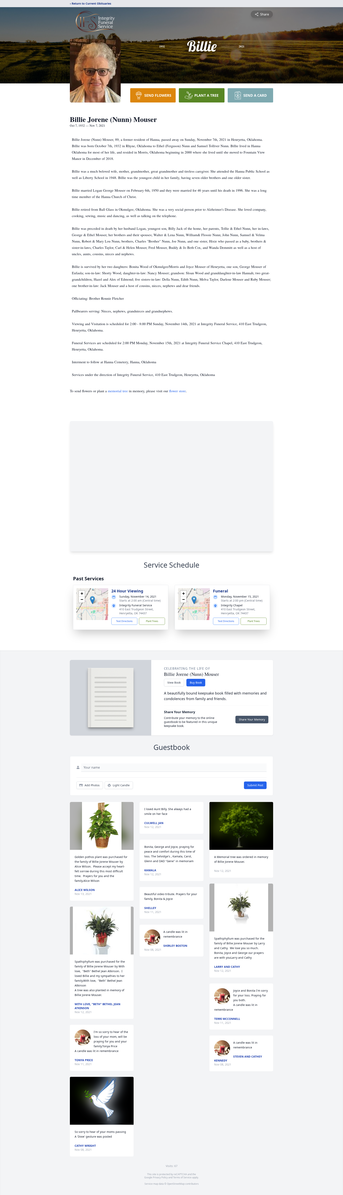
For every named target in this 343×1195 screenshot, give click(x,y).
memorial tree (118, 390)
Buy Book (196, 682)
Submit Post (255, 785)
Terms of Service (182, 1177)
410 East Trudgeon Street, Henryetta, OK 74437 (136, 611)
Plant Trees (152, 621)
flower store (177, 390)
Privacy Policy (160, 1177)
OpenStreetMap (176, 1183)
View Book (174, 682)
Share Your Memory (252, 719)
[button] (92, 600)
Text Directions (124, 621)
